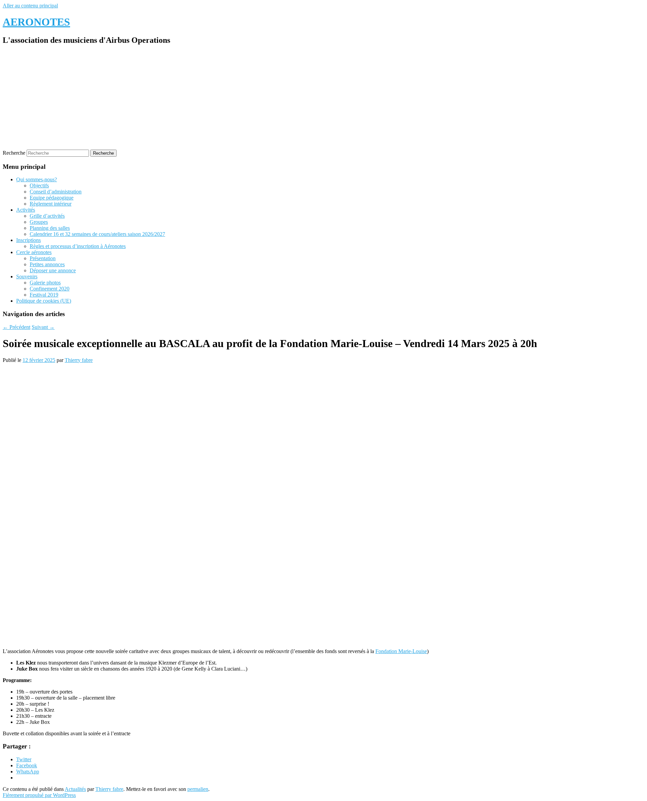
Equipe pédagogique (51, 198)
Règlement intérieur (50, 204)
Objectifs (39, 185)
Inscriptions (28, 240)
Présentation (43, 258)
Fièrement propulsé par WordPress (39, 795)
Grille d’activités (47, 216)
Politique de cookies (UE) (43, 301)
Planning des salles (50, 228)
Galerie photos (45, 282)
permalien (197, 789)
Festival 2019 (44, 295)
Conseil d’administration (56, 191)
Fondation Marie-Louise (401, 651)
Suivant (43, 327)
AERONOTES (36, 22)
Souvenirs (26, 276)
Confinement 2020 (49, 288)
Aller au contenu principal (30, 5)
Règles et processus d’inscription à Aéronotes (78, 246)
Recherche (14, 153)
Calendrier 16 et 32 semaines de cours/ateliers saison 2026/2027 (97, 234)
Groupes (39, 222)
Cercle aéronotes (34, 252)
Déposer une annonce (53, 270)
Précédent (16, 327)
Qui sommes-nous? (36, 179)
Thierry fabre (79, 360)
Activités (25, 210)
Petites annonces (47, 264)
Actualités (75, 789)
